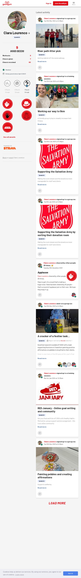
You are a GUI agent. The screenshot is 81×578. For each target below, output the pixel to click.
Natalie (63, 341)
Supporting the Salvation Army (55, 171)
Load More (57, 503)
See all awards (9, 137)
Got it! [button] (70, 573)
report (11, 158)
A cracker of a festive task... (54, 336)
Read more (42, 61)
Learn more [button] (19, 575)
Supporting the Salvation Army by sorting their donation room (57, 233)
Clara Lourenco (50, 18)
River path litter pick (49, 50)
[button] (73, 3)
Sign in (48, 3)
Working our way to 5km (51, 111)
